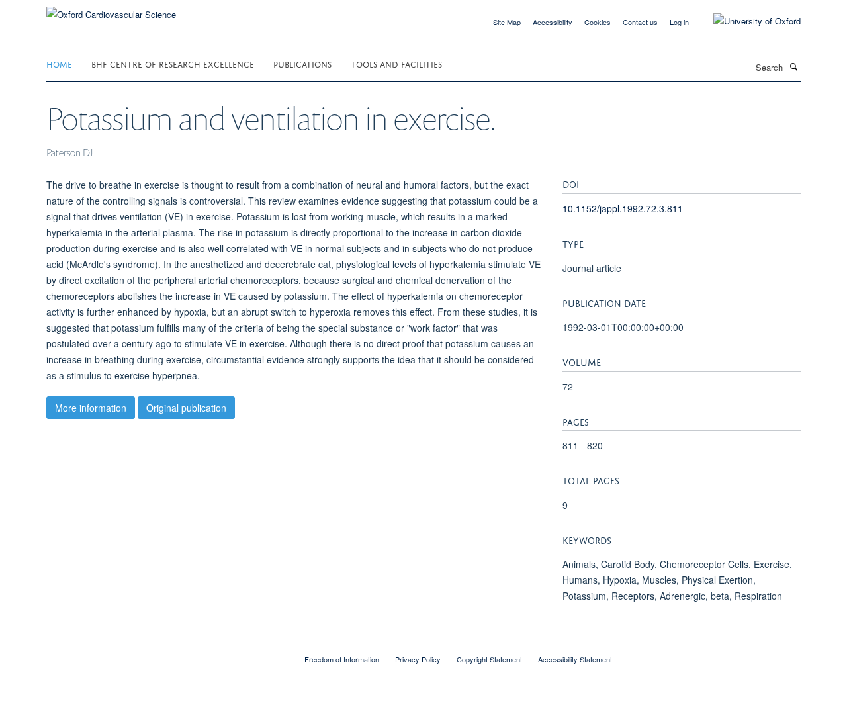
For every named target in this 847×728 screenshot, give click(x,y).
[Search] (793, 66)
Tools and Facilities (396, 63)
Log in (679, 22)
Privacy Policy (418, 659)
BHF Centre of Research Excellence (172, 63)
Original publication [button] (186, 407)
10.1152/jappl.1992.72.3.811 (622, 208)
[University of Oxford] (747, 21)
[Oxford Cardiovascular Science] (111, 9)
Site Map (507, 22)
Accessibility (552, 22)
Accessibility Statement (575, 659)
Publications (302, 63)
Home (59, 63)
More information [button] (90, 407)
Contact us (640, 22)
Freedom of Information (341, 659)
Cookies (597, 22)
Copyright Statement (489, 659)
